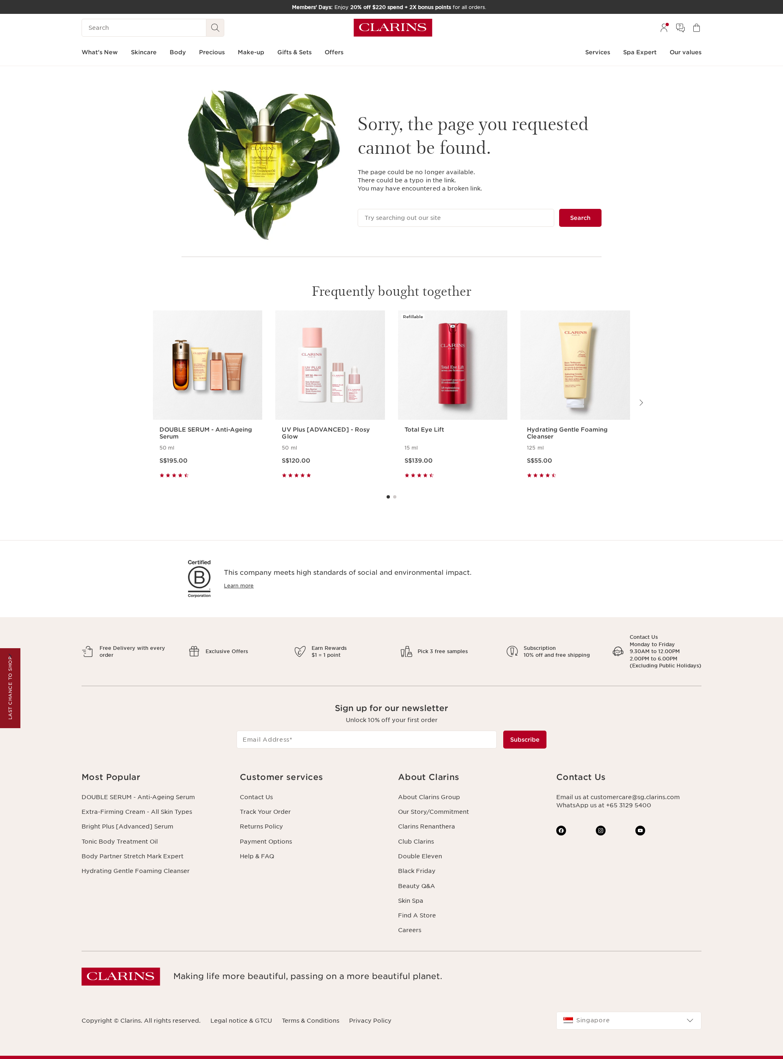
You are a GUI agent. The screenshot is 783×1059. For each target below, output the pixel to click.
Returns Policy (261, 826)
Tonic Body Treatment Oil (120, 841)
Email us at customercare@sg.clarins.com (618, 797)
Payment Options (266, 841)
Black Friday (417, 871)
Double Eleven (420, 856)
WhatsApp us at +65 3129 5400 (603, 805)
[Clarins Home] (393, 28)
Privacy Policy (370, 1020)
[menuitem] (664, 28)
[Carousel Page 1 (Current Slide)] (388, 496)
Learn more (239, 586)
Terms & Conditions (310, 1020)
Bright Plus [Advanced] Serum (127, 826)
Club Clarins (416, 841)
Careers (409, 930)
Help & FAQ (257, 856)
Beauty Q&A (416, 886)
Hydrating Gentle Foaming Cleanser (136, 871)
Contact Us (256, 797)
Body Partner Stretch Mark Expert (133, 856)
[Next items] (640, 402)
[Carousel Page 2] (394, 496)
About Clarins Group (429, 797)
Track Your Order (265, 812)
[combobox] (628, 1021)
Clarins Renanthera (426, 826)
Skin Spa (410, 900)
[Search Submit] (215, 28)
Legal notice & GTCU (241, 1020)
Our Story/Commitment (433, 812)
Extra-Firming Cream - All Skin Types (137, 812)
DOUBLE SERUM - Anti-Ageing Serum (138, 797)
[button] (154, 777)
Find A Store (417, 915)
